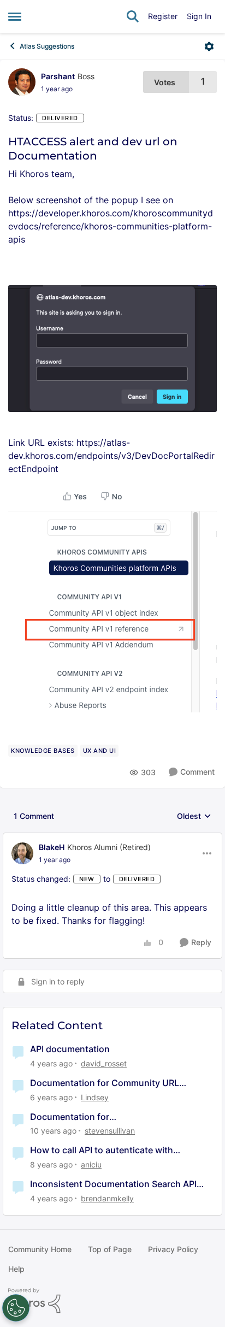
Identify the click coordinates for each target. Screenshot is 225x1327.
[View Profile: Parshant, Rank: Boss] (21, 82)
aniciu (91, 1164)
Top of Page (110, 1249)
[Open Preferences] (15, 1308)
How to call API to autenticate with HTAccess (101, 1150)
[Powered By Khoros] (112, 1300)
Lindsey (95, 1097)
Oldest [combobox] (194, 816)
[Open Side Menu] (15, 16)
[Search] (132, 16)
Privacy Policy (173, 1249)
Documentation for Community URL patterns (104, 1083)
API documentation (70, 1048)
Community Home (40, 1249)
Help (16, 1268)
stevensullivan (110, 1130)
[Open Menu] (209, 46)
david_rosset (104, 1063)
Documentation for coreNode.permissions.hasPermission (110, 1117)
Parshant (58, 76)
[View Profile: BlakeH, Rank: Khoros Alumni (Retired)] (22, 853)
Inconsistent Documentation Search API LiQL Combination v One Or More (113, 1184)
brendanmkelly (107, 1198)
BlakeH (51, 847)
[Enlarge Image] (112, 348)
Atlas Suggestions (47, 46)
